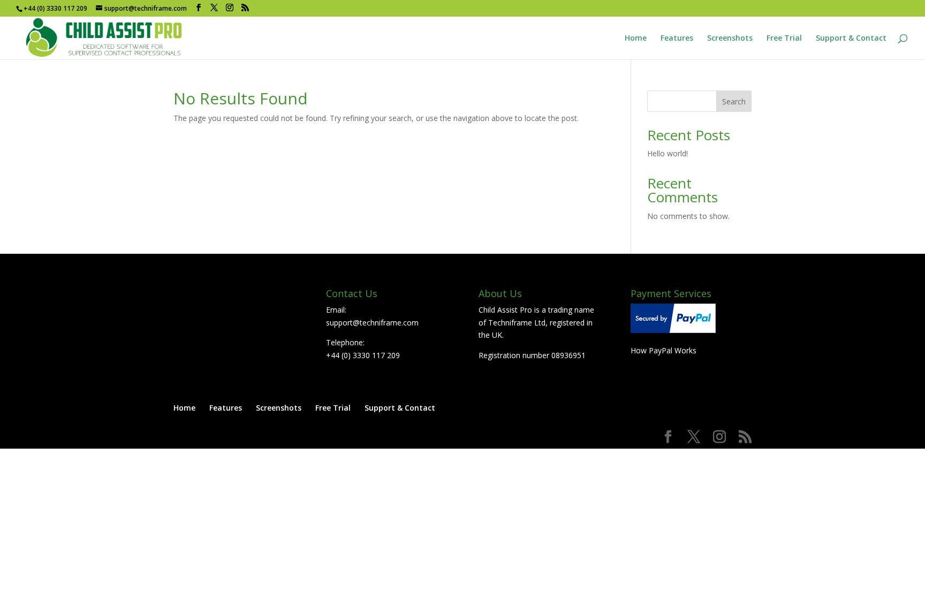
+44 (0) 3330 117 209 (363, 355)
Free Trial (784, 38)
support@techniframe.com (372, 322)
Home (636, 38)
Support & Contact (851, 38)
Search (734, 101)
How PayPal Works (663, 350)
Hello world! (667, 153)
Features (677, 38)
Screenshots (730, 38)
